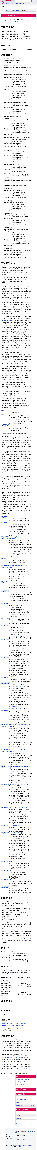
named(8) (24, 1025)
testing (18, 1102)
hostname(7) (16, 1025)
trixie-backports (21, 1100)
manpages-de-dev (15, 10)
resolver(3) (5, 20)
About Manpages (16, 3)
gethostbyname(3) (15, 636)
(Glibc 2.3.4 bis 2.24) (14, 784)
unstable (8, 10)
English (18, 1118)
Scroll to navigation (8, 15)
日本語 (18, 1123)
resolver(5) (6, 1025)
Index (7, 3)
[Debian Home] (2, 3)
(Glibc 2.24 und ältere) (15, 807)
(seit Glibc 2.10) (11, 833)
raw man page (20, 1084)
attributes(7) (11, 970)
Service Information (11, 8)
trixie (17, 1097)
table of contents (22, 1089)
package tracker (21, 1082)
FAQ (24, 3)
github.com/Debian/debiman (24, 1145)
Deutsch (18, 1115)
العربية (18, 1112)
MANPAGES (8, 0)
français (18, 1121)
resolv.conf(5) (7, 320)
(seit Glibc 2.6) (12, 825)
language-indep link (22, 1079)
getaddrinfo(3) (14, 706)
